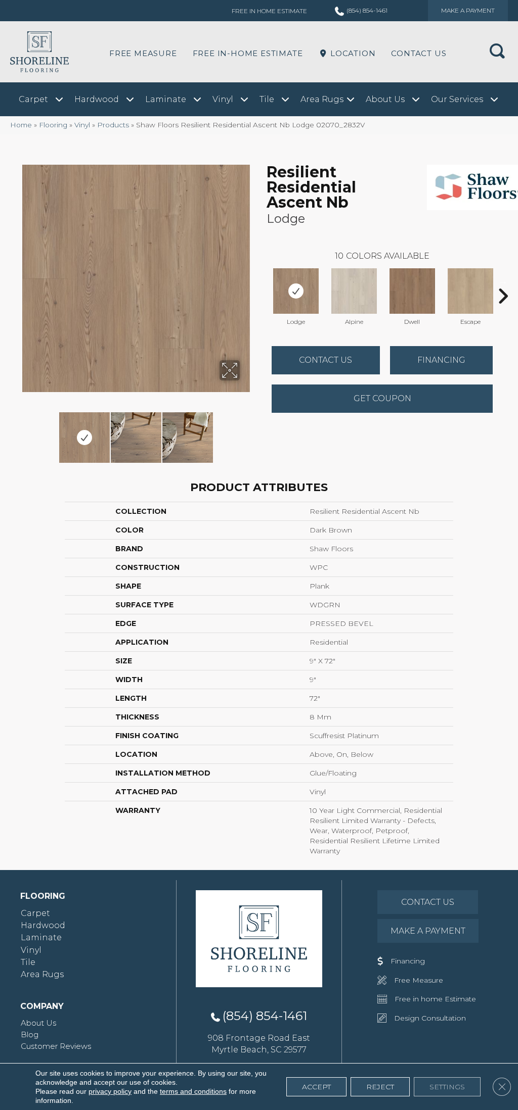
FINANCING (441, 360)
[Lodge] (296, 291)
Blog (29, 1034)
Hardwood (43, 925)
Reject (380, 1086)
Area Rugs (42, 974)
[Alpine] (354, 291)
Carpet (35, 913)
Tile (28, 962)
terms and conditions (193, 1091)
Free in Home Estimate (269, 11)
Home (21, 125)
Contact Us (418, 53)
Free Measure (143, 53)
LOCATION (351, 53)
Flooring (53, 125)
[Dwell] (412, 291)
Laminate (41, 937)
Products (113, 125)
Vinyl (82, 125)
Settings (447, 1086)
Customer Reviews (56, 1046)
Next (246, 432)
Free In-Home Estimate (248, 53)
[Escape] (470, 291)
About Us (38, 1023)
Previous (25, 432)
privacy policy (110, 1091)
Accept (316, 1086)
